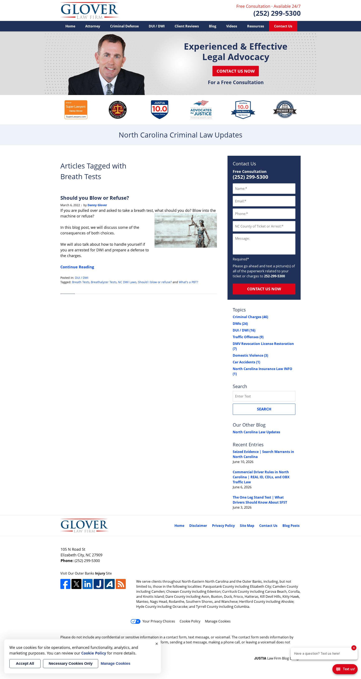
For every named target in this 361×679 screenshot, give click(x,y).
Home (70, 26)
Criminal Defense (124, 26)
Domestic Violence (250, 355)
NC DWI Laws (127, 282)
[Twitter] (76, 584)
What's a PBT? (188, 282)
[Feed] (121, 584)
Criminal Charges (250, 317)
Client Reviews (187, 26)
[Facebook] (65, 584)
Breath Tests (80, 282)
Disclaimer (198, 525)
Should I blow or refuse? (155, 282)
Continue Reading (77, 266)
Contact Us (283, 26)
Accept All (25, 663)
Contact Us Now (236, 71)
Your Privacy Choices (158, 621)
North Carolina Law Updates (256, 432)
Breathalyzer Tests (104, 282)
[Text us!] (345, 670)
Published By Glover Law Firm (269, 10)
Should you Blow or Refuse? (95, 197)
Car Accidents (246, 362)
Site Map (247, 525)
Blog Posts (291, 525)
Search (264, 409)
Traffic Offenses (248, 337)
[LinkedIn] (88, 584)
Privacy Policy (223, 525)
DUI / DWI (157, 26)
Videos (231, 26)
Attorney (92, 26)
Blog (212, 26)
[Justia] (99, 584)
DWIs (240, 323)
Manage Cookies (218, 621)
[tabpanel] (76, 109)
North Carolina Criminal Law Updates (89, 10)
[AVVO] (110, 584)
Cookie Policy (190, 621)
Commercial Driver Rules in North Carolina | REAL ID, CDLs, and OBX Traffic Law (261, 477)
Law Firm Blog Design (277, 658)
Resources (255, 26)
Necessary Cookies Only (71, 663)
